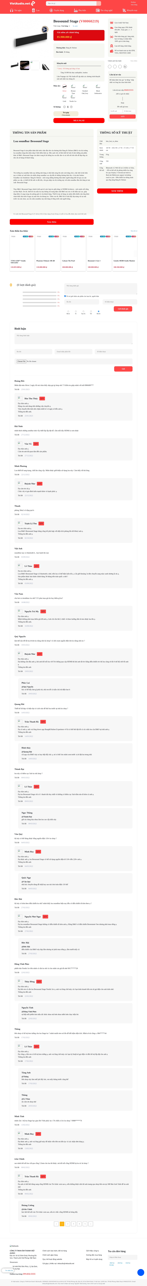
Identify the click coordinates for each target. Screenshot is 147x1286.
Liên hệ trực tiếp (123, 90)
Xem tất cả (134, 231)
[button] (135, 253)
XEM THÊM (117, 191)
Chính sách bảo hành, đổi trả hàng (54, 1251)
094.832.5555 (29, 1274)
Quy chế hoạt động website (52, 1259)
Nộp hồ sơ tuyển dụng (94, 1259)
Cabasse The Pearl (68, 261)
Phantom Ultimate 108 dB (45, 261)
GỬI (122, 116)
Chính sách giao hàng (50, 1255)
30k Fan (111, 1263)
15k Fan (127, 1263)
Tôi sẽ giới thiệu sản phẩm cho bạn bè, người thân (82, 296)
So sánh (75, 26)
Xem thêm (133, 61)
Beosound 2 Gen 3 (94, 261)
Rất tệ (68, 308)
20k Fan (119, 1263)
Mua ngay (79, 120)
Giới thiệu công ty (92, 1251)
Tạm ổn (83, 308)
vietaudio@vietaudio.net (65, 1263)
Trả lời (16, 389)
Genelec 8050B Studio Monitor (124, 261)
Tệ (75, 308)
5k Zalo (111, 1265)
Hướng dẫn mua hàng (94, 1255)
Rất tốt (98, 308)
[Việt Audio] (22, 3)
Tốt (90, 308)
